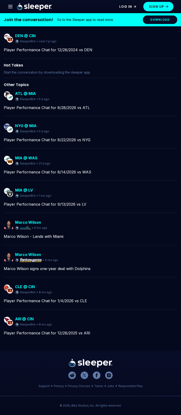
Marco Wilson (28, 222)
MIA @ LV (24, 190)
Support (44, 386)
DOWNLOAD (160, 20)
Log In (125, 6)
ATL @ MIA (25, 93)
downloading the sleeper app (67, 72)
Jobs (110, 386)
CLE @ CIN (25, 286)
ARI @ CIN (24, 319)
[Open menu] (10, 6)
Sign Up (156, 6)
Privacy (59, 386)
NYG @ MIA (26, 125)
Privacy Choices (79, 386)
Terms (98, 386)
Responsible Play (130, 386)
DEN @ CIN (25, 35)
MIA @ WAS (26, 158)
